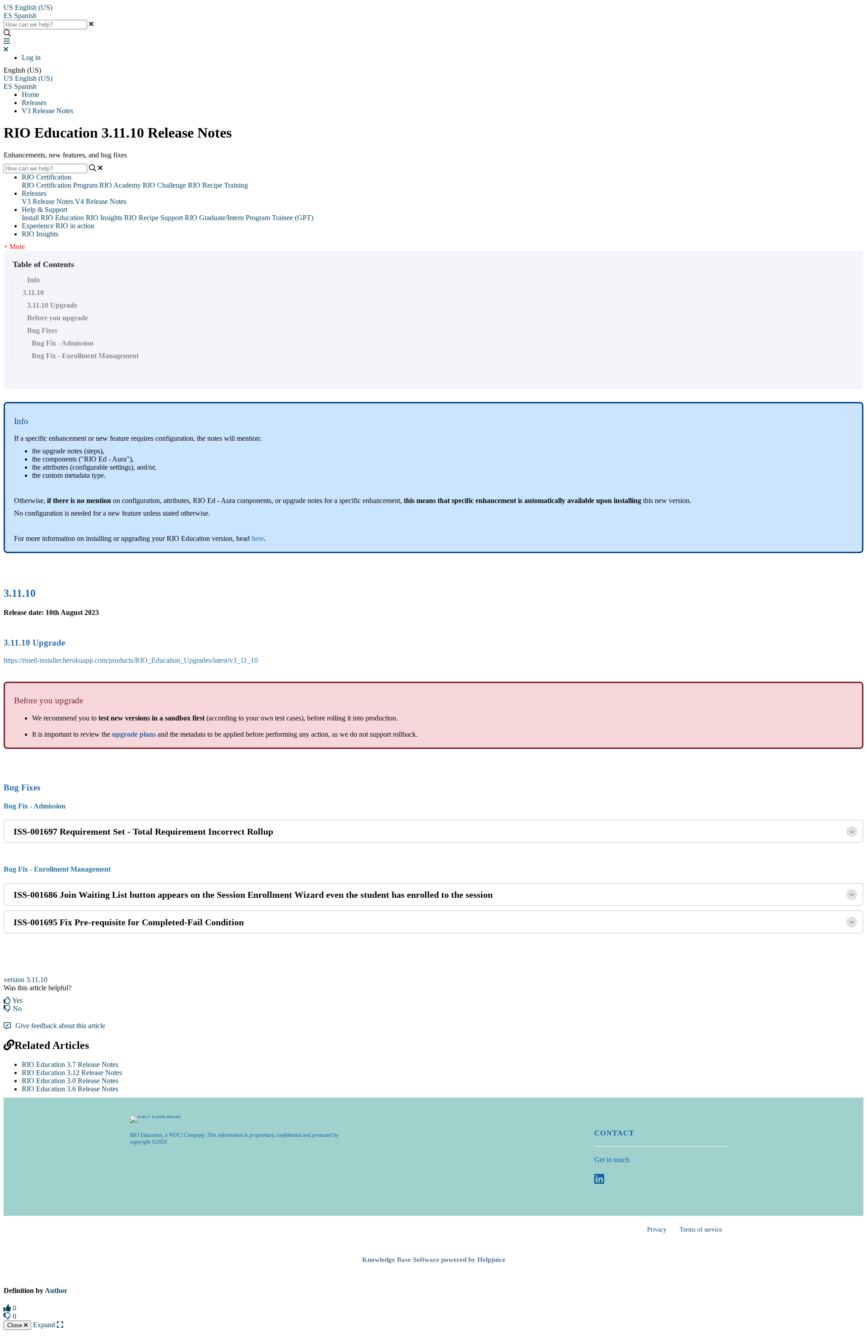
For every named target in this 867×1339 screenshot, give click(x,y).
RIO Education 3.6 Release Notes (70, 1089)
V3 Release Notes (47, 111)
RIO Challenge (164, 185)
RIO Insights (104, 218)
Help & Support (44, 209)
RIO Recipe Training (218, 185)
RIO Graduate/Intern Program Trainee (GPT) (249, 218)
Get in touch (611, 1160)
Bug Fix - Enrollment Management (85, 356)
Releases (34, 102)
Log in (31, 57)
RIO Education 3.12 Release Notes (72, 1072)
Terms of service (701, 1229)
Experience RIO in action (58, 226)
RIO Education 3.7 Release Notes (70, 1064)
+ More (14, 246)
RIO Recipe (141, 218)
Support (171, 218)
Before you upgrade (57, 318)
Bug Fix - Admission (62, 343)
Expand (45, 1325)
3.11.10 (33, 292)
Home (30, 94)
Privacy (657, 1229)
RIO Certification (46, 177)
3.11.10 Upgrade (52, 305)
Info (33, 280)
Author (56, 1290)
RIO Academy (120, 185)
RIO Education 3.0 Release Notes (70, 1081)
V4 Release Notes (100, 201)
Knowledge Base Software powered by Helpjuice (433, 1259)
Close (15, 1325)
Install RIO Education (53, 218)
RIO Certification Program (60, 185)
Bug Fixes (42, 330)
